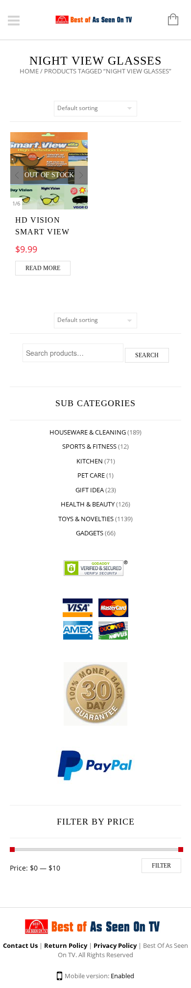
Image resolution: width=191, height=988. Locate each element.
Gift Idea (89, 489)
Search (147, 355)
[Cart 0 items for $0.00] (168, 20)
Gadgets (89, 532)
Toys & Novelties (86, 518)
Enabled (122, 975)
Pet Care (91, 475)
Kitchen (89, 461)
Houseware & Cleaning (87, 432)
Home (29, 71)
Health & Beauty (88, 504)
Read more (42, 268)
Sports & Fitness (89, 446)
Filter (161, 865)
